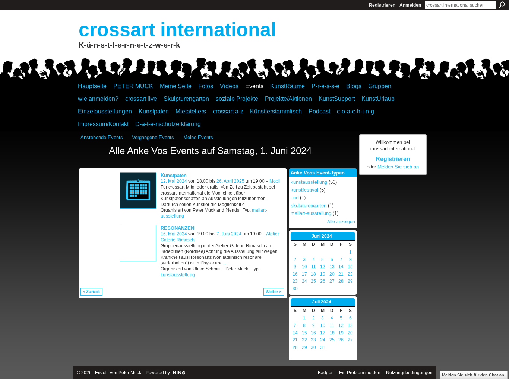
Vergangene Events (153, 137)
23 (295, 281)
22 (350, 274)
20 (332, 274)
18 (313, 274)
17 (304, 274)
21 (341, 274)
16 (295, 274)
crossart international (177, 29)
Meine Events (198, 137)
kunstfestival (304, 190)
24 (304, 281)
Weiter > (273, 291)
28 (341, 281)
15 (350, 266)
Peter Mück (129, 372)
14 (341, 266)
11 (313, 266)
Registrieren (382, 5)
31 (322, 347)
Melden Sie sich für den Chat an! (474, 375)
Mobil (275, 181)
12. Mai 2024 (174, 181)
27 (332, 281)
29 (350, 281)
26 (322, 281)
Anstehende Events (101, 137)
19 (322, 274)
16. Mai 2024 (174, 234)
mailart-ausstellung (311, 213)
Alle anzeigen (341, 221)
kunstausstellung (178, 274)
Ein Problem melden (359, 372)
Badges (325, 372)
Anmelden (410, 5)
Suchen (502, 4)
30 (295, 288)
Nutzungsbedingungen (409, 372)
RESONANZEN (177, 228)
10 (304, 266)
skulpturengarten (308, 205)
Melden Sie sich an (398, 167)
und (294, 197)
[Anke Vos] (92, 164)
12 (322, 266)
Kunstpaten (174, 175)
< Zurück (91, 291)
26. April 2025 (230, 181)
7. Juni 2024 (228, 234)
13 (332, 266)
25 (313, 281)
